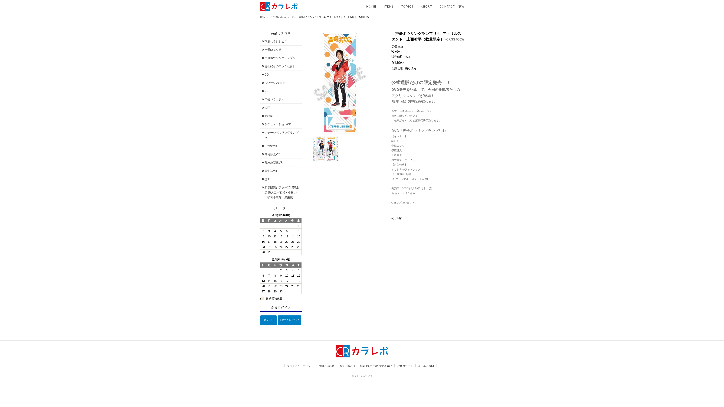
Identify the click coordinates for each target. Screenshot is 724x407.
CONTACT (447, 6)
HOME (371, 6)
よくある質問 (426, 365)
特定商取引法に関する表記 (376, 365)
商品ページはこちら (403, 193)
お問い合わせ (326, 365)
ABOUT (426, 6)
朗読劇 (269, 116)
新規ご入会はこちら (289, 320)
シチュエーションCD (278, 124)
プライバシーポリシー (300, 365)
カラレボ (279, 6)
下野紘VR (271, 146)
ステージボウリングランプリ (281, 135)
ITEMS (389, 6)
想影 (267, 179)
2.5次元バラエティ (276, 82)
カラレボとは (347, 365)
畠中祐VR (271, 170)
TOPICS (407, 6)
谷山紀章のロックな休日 (280, 66)
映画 (267, 107)
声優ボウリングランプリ (280, 58)
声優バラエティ (274, 99)
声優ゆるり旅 (273, 49)
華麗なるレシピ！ (276, 41)
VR (266, 91)
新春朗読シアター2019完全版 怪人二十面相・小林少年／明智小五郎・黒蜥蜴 (282, 192)
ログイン (268, 320)
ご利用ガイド (405, 365)
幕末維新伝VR (274, 162)
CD (267, 74)
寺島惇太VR (272, 154)
